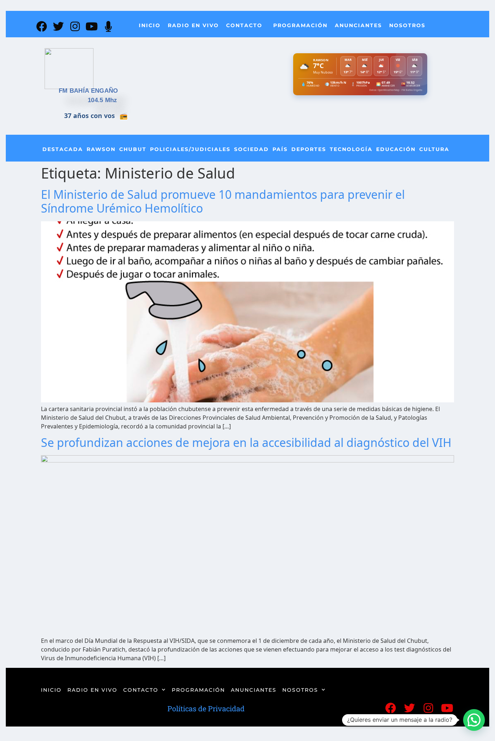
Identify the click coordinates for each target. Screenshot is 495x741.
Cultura (434, 149)
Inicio (150, 25)
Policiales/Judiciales (190, 149)
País (280, 149)
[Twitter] (58, 26)
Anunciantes (358, 25)
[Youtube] (91, 26)
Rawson (101, 149)
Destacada (62, 149)
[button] (474, 720)
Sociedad (251, 149)
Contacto (244, 25)
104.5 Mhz (102, 100)
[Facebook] (41, 26)
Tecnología (351, 149)
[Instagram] (75, 26)
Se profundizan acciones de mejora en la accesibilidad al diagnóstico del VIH (246, 442)
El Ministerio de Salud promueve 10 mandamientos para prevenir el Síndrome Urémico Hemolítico (223, 201)
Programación (300, 25)
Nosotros (407, 25)
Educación (396, 149)
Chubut (132, 149)
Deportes (308, 149)
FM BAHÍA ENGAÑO (88, 90)
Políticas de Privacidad (206, 708)
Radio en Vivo (193, 25)
